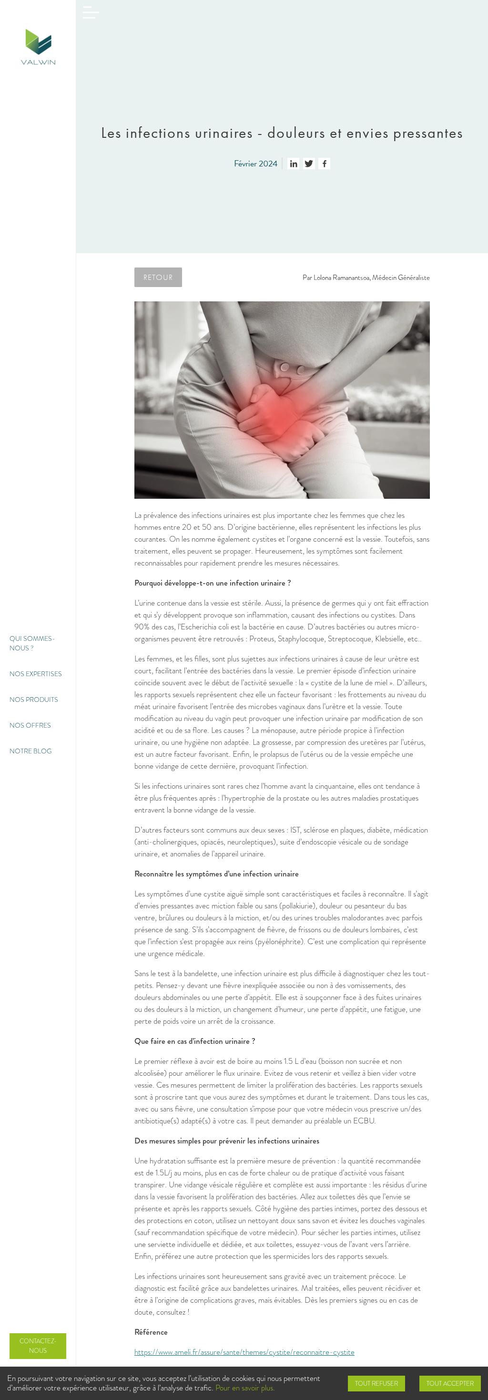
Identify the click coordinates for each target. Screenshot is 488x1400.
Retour (158, 277)
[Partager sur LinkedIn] (293, 163)
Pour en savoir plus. (245, 1388)
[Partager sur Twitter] (309, 163)
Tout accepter (450, 1383)
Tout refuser (376, 1383)
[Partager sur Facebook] (324, 163)
